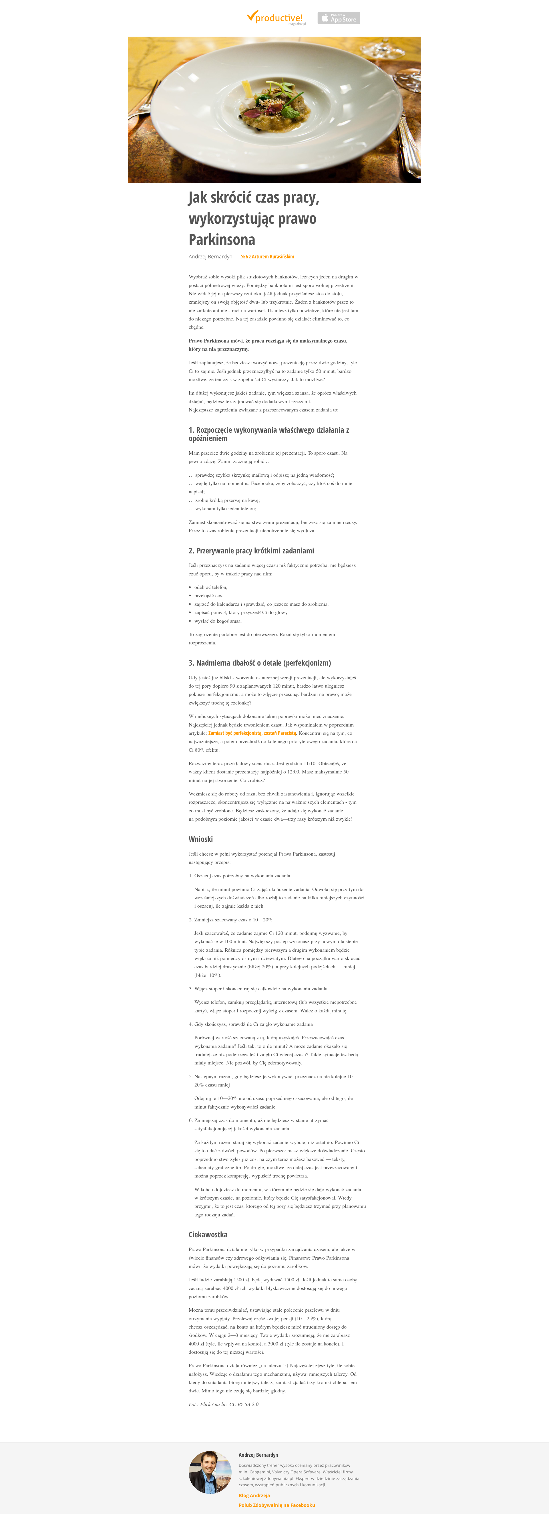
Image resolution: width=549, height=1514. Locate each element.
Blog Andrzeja (254, 1495)
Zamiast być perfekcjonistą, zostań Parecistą (252, 732)
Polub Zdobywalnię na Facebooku (277, 1505)
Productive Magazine (274, 18)
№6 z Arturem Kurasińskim (267, 256)
